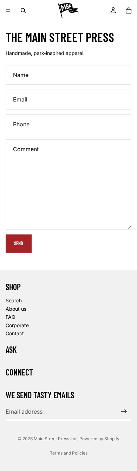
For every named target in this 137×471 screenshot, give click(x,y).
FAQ (10, 317)
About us (16, 308)
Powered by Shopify (99, 438)
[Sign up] (124, 411)
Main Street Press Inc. (55, 438)
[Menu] (8, 10)
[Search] (23, 10)
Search (14, 300)
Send (18, 243)
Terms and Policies (68, 453)
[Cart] (128, 10)
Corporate (17, 325)
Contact (15, 333)
